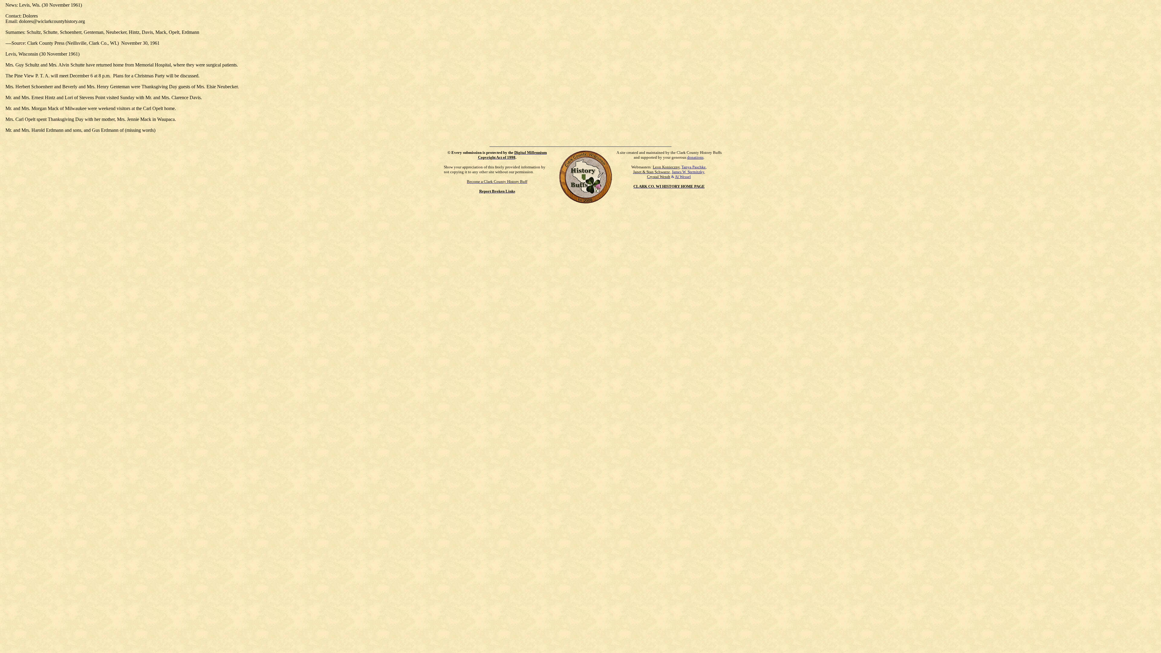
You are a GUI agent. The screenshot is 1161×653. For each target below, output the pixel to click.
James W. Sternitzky (688, 172)
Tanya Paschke (693, 167)
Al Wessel (683, 176)
